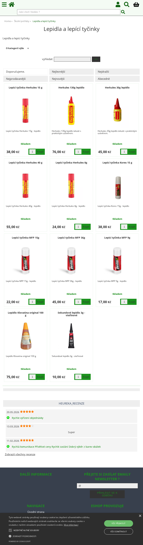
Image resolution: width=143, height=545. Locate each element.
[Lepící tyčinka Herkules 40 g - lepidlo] (25, 185)
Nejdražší (103, 71)
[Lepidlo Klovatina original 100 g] (26, 335)
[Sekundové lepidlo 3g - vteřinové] (71, 335)
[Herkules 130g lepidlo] (71, 110)
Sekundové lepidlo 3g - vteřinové (71, 314)
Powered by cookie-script (20, 541)
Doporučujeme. (15, 71)
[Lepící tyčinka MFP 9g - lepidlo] (117, 260)
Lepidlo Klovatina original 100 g (25, 314)
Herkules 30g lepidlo (117, 87)
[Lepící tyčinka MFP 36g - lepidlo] (71, 260)
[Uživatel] (120, 5)
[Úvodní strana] (13, 5)
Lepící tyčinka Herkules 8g (71, 162)
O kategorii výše (15, 48)
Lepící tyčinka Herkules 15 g (25, 87)
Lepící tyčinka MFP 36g (71, 237)
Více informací (71, 524)
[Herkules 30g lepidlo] (117, 110)
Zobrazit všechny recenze (20, 454)
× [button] (140, 516)
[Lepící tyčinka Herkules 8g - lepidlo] (71, 185)
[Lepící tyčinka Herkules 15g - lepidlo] (25, 260)
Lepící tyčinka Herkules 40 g (25, 162)
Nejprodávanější (16, 79)
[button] (49, 535)
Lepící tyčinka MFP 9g (117, 237)
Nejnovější (58, 79)
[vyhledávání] (128, 5)
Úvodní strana (35, 512)
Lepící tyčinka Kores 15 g (117, 162)
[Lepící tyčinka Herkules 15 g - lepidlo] (25, 110)
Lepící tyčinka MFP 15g (25, 237)
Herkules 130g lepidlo (71, 87)
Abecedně (104, 79)
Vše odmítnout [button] (118, 531)
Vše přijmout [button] (119, 523)
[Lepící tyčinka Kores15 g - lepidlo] (117, 185)
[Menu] (4, 4)
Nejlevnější (58, 71)
